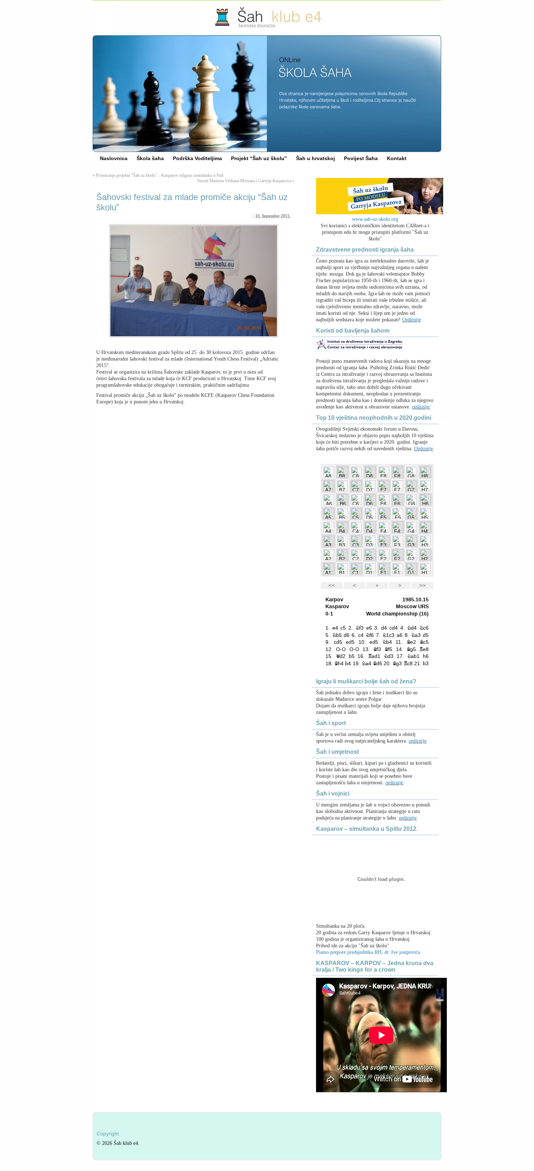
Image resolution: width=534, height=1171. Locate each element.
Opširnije (411, 319)
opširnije (421, 407)
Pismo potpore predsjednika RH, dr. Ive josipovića (368, 952)
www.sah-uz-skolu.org (375, 219)
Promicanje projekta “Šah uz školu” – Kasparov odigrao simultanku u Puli (159, 175)
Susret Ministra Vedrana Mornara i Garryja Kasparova (244, 180)
